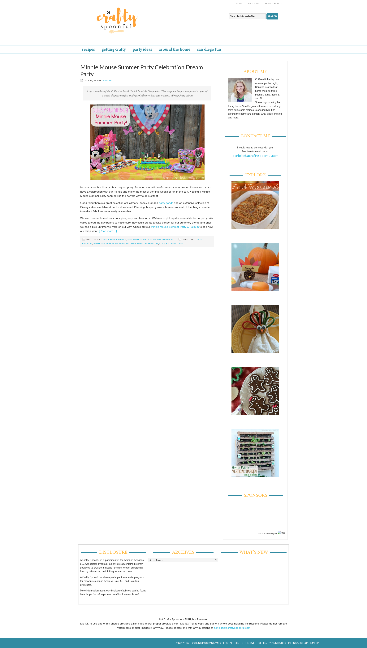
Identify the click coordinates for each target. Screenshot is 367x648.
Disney (105, 239)
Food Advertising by (267, 533)
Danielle (107, 80)
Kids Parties (134, 239)
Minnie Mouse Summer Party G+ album (175, 226)
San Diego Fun (209, 49)
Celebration (151, 243)
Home (239, 3)
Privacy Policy (273, 3)
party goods (166, 202)
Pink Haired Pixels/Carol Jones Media (295, 643)
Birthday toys (134, 243)
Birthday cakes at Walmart (109, 243)
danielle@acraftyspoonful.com (255, 155)
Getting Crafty (114, 49)
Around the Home (174, 49)
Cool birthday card (171, 243)
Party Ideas (142, 49)
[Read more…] (108, 230)
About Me (253, 3)
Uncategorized (166, 239)
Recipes (88, 49)
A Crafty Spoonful (135, 18)
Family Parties (118, 239)
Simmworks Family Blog (213, 643)
